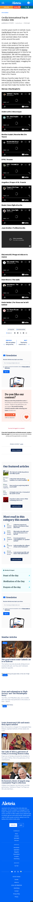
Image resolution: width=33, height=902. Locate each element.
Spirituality (16, 838)
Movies (5, 675)
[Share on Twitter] (20, 333)
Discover (16, 840)
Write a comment (16, 450)
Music (4, 706)
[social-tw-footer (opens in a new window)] (18, 871)
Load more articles (16, 506)
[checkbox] (3, 366)
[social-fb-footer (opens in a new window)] (15, 871)
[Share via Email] (23, 333)
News (16, 833)
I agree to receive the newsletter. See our (17, 367)
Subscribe (6, 7)
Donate (16, 7)
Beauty (5, 643)
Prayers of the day (12, 587)
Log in (21, 444)
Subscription (16, 854)
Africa (4, 735)
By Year (16, 866)
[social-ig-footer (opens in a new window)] (21, 871)
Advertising (16, 858)
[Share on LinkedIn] (17, 333)
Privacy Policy (16, 894)
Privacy (16, 896)
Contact (16, 891)
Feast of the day (10, 575)
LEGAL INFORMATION (16, 885)
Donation (16, 856)
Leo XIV (5, 764)
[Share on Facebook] (14, 333)
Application (16, 849)
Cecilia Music (18, 23)
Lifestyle (16, 836)
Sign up (6, 371)
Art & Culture (5, 12)
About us (16, 882)
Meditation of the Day (14, 581)
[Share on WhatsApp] (26, 333)
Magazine (16, 852)
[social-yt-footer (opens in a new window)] (12, 871)
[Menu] (6, 3)
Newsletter (16, 847)
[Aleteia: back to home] (16, 2)
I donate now (9, 415)
